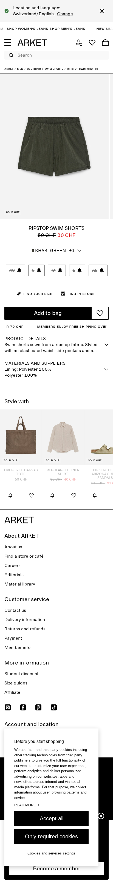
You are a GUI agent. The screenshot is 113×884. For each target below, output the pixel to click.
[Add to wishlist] (100, 313)
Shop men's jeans (63, 28)
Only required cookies (51, 836)
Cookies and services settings (51, 853)
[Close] (102, 10)
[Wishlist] (92, 42)
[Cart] (105, 42)
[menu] (7, 42)
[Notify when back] (10, 495)
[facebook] (23, 707)
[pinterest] (38, 707)
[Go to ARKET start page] (32, 42)
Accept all (51, 818)
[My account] (79, 42)
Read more (26, 805)
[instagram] (7, 707)
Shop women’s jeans (23, 28)
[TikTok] (53, 707)
